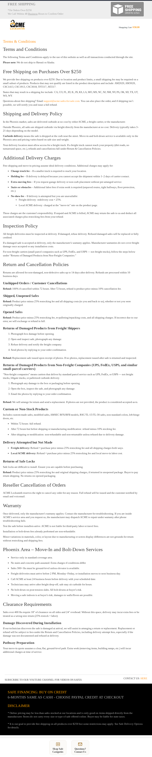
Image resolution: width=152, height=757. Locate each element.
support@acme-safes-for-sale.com (62, 100)
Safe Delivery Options (131, 723)
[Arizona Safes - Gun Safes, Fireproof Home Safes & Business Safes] (17, 25)
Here (144, 678)
